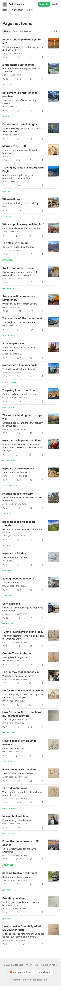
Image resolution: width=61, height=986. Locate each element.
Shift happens (11, 603)
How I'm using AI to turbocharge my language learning (22, 714)
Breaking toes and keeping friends (19, 523)
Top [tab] (15, 31)
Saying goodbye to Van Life (19, 578)
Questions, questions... (14, 748)
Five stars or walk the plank (19, 769)
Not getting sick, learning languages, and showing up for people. (23, 696)
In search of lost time (15, 816)
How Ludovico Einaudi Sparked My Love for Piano (21, 928)
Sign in (55, 4)
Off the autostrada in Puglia (19, 124)
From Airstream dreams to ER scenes (20, 843)
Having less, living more (14, 657)
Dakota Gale (16, 53)
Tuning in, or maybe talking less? (22, 631)
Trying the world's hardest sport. (18, 368)
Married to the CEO (14, 146)
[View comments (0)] (17, 454)
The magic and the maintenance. (19, 322)
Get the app (45, 972)
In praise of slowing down (18, 468)
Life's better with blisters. (15, 557)
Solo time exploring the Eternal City (20, 203)
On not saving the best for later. (18, 246)
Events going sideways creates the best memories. (22, 499)
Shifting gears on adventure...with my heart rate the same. (21, 903)
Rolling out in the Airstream (16, 876)
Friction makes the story (17, 493)
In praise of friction (14, 553)
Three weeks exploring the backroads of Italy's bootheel (22, 130)
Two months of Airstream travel (22, 318)
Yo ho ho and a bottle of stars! (17, 773)
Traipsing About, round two (19, 390)
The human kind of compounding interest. (19, 102)
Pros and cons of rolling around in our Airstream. (21, 70)
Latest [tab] (7, 31)
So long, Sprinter (10, 582)
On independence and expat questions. (22, 228)
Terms (36, 964)
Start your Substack (23, 972)
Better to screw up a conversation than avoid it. (22, 531)
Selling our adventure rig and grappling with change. (22, 609)
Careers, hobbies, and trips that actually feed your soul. (22, 424)
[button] (5, 10)
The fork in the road (14, 788)
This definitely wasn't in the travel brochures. (19, 850)
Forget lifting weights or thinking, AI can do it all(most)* (23, 48)
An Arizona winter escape (18, 268)
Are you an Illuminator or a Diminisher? (18, 298)
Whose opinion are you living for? (23, 224)
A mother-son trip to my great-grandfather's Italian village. (18, 176)
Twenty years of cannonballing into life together (22, 151)
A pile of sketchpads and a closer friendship (19, 349)
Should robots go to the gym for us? (22, 41)
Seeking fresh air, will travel (19, 873)
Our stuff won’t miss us (17, 653)
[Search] (56, 31)
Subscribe (44, 4)
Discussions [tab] (25, 31)
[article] (30, 48)
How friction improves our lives (21, 440)
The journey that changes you (21, 671)
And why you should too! (15, 719)
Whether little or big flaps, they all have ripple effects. (22, 793)
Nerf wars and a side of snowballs (23, 690)
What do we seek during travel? (18, 675)
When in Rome (11, 199)
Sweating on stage (13, 898)
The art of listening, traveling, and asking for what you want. (23, 637)
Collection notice (49, 964)
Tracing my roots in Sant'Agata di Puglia (23, 169)
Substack (15, 979)
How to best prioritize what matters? (19, 742)
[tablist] (17, 31)
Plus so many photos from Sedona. (20, 303)
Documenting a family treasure (18, 820)
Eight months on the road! (18, 64)
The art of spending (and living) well (22, 417)
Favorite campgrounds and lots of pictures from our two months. (19, 273)
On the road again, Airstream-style (20, 394)
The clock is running (15, 242)
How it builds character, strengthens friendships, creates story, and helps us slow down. (22, 446)
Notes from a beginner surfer (20, 365)
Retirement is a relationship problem (19, 94)
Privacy (28, 964)
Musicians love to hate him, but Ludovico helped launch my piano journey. (23, 935)
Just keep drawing (13, 343)
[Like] (4, 454)
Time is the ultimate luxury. (16, 472)
